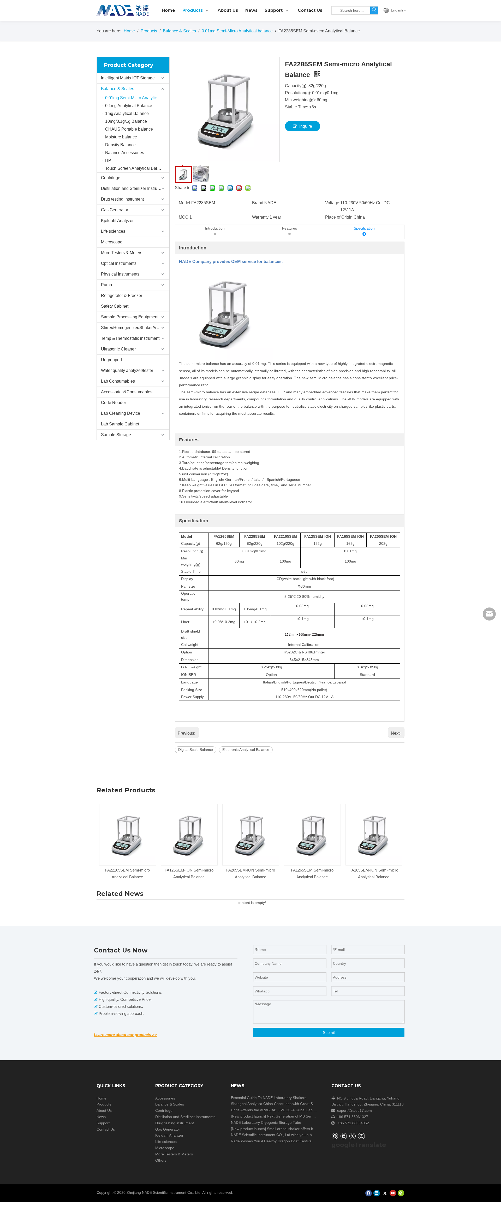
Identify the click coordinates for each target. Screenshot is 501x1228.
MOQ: (184, 217)
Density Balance (120, 145)
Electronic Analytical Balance (245, 749)
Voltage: (332, 203)
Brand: (258, 203)
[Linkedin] (343, 1136)
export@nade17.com (354, 1110)
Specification (364, 228)
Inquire (305, 126)
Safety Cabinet (114, 306)
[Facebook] (334, 1136)
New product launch (248, 1116)
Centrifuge (110, 178)
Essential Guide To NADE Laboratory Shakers (268, 1098)
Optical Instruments (118, 263)
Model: (185, 203)
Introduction (215, 228)
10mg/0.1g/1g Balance (126, 121)
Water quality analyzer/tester (127, 370)
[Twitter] (352, 1136)
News (101, 1117)
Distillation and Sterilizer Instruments (135, 188)
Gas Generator (114, 210)
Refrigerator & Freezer (121, 295)
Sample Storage (116, 434)
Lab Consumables (118, 381)
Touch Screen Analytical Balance (135, 168)
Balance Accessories (124, 152)
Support (103, 1123)
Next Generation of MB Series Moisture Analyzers (308, 1116)
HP (108, 160)
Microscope (111, 242)
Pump (106, 285)
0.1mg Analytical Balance (128, 105)
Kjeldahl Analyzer (117, 220)
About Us (104, 1110)
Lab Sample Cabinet (120, 424)
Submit (329, 1032)
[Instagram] (361, 1135)
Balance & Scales (117, 88)
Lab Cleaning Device (120, 413)
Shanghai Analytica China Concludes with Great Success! (278, 1104)
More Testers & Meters (121, 252)
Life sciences (113, 231)
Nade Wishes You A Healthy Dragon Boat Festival (271, 1141)
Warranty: (261, 217)
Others (160, 1160)
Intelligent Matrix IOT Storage (128, 78)
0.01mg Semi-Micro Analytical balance (137, 98)
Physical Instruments (120, 274)
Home (101, 1098)
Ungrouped (111, 360)
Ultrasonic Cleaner (118, 349)
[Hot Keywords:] (374, 10)
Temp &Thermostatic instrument (130, 338)
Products (104, 1104)
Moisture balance (121, 137)
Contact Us (106, 1129)
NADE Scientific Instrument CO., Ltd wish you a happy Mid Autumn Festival (292, 1135)
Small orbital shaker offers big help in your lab (304, 1129)
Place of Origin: (339, 217)
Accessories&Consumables (126, 392)
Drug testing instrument (122, 199)
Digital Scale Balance (195, 749)
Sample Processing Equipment (129, 317)
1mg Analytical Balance (127, 113)
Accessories (165, 1098)
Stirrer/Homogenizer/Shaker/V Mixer (134, 327)
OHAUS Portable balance (129, 129)
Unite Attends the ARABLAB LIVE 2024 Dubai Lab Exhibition (280, 1110)
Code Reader (113, 402)
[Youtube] (393, 1193)
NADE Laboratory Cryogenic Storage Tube (266, 1122)
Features (289, 228)
